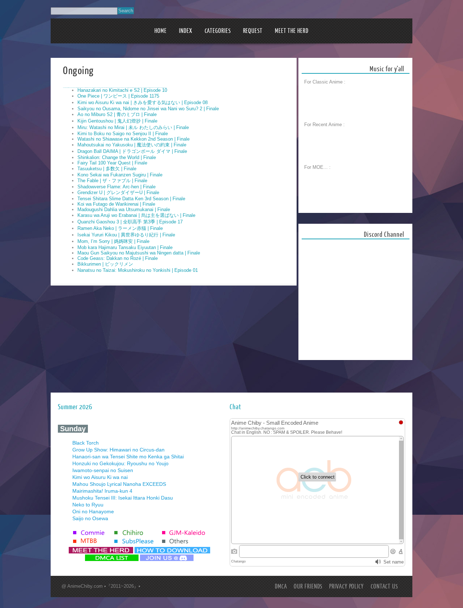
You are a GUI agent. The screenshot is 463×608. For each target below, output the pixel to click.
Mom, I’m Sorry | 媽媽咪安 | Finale (113, 241)
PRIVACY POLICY (346, 586)
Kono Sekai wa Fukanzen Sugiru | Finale (119, 174)
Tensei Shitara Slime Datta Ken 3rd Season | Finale (131, 198)
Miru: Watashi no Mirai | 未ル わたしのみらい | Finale (133, 127)
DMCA (281, 586)
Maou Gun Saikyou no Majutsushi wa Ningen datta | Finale (138, 253)
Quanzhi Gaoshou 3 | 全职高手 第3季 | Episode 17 (130, 221)
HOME (160, 30)
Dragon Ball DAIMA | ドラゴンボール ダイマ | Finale (132, 151)
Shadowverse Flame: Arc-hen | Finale (116, 186)
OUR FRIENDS (308, 586)
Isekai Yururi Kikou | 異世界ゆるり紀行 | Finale (126, 234)
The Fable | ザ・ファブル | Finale (112, 180)
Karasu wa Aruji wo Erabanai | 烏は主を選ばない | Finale (136, 215)
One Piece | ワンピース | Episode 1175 (118, 96)
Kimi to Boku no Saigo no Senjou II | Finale (122, 133)
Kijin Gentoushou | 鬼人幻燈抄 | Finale (117, 121)
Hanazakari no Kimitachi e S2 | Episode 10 (122, 90)
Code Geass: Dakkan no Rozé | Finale (117, 258)
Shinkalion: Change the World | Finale (116, 157)
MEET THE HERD (292, 30)
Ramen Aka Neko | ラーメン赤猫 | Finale (120, 228)
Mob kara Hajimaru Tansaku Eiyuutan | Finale (125, 247)
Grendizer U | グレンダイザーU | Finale (118, 192)
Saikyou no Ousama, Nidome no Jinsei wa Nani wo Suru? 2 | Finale (148, 108)
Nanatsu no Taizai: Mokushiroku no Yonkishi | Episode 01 (137, 270)
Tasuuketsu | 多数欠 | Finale (106, 168)
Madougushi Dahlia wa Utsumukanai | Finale (123, 209)
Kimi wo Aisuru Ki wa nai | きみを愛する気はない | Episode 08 (142, 102)
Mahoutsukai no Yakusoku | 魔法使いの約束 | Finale (131, 144)
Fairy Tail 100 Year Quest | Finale (112, 163)
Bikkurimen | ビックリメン (105, 264)
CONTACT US (384, 586)
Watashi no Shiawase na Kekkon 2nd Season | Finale (133, 139)
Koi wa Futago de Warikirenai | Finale (116, 204)
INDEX (185, 30)
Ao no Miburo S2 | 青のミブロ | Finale (117, 114)
